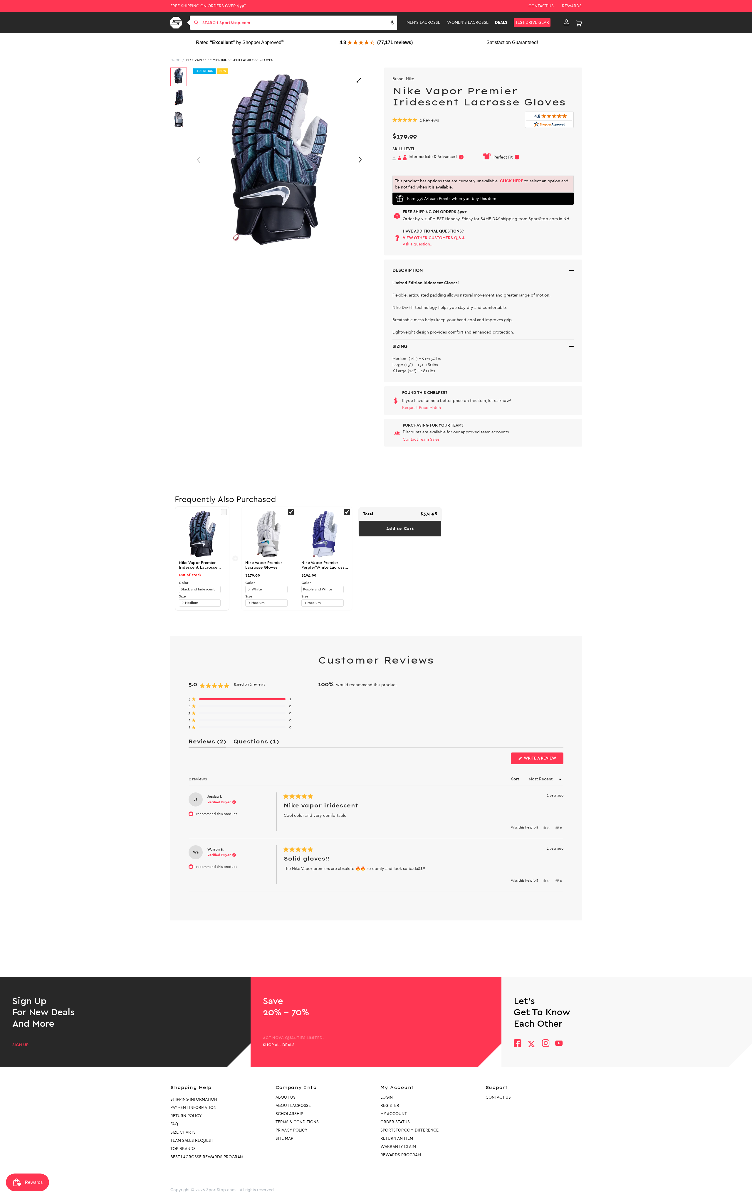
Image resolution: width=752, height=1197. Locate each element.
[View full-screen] (358, 80)
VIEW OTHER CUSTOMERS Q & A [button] (434, 237)
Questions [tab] (256, 743)
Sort (516, 779)
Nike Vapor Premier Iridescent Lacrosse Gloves (229, 60)
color (183, 583)
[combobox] (299, 23)
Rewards (572, 6)
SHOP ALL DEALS (279, 1045)
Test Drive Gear (532, 22)
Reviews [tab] (207, 743)
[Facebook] (517, 1044)
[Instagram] (545, 1044)
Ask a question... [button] (418, 244)
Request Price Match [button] (421, 407)
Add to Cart (400, 528)
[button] (392, 23)
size (182, 596)
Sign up (20, 1045)
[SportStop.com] (177, 22)
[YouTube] (559, 1044)
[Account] (566, 23)
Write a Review (543, 759)
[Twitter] (531, 1044)
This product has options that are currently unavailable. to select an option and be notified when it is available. (481, 184)
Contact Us (541, 6)
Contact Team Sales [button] (421, 439)
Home (175, 60)
